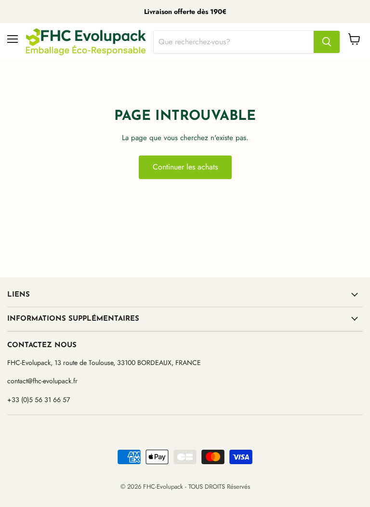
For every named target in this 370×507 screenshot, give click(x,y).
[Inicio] (86, 42)
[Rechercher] (327, 42)
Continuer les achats (185, 166)
